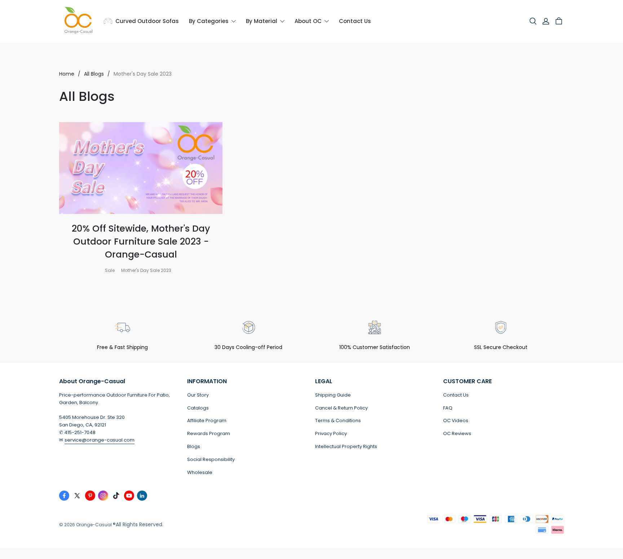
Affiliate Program (206, 420)
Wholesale (199, 472)
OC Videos (455, 420)
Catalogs (198, 407)
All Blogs (94, 73)
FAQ (447, 407)
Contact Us (456, 395)
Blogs (193, 446)
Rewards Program (208, 433)
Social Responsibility (211, 459)
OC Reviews (457, 433)
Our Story (198, 395)
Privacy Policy (331, 433)
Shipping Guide (333, 395)
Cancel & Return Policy (341, 407)
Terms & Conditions (338, 420)
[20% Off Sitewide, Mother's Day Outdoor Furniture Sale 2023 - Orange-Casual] (140, 168)
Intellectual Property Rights (346, 446)
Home (66, 73)
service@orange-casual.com (99, 440)
